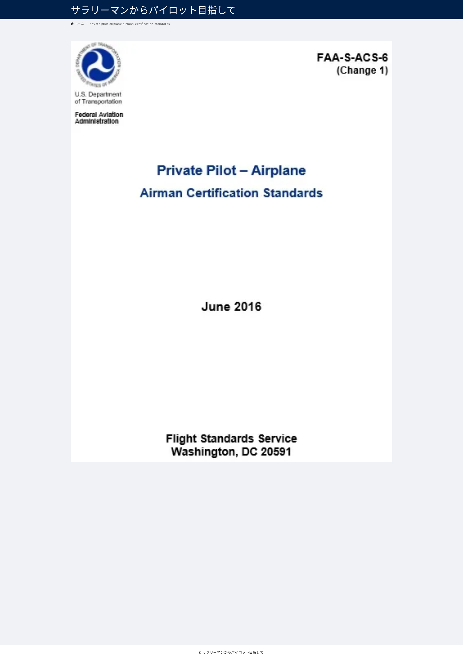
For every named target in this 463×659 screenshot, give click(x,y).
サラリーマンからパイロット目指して (153, 9)
